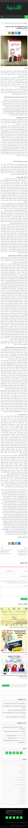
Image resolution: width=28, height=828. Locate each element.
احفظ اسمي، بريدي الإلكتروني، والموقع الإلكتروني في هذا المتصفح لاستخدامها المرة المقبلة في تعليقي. (14, 582)
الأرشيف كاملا (23, 786)
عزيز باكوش (23, 731)
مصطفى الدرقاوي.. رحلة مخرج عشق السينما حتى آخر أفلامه (14, 703)
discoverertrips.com (24, 825)
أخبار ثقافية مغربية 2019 (21, 772)
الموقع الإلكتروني (23, 576)
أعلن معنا (23, 775)
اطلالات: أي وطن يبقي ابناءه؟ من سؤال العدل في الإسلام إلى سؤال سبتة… (14, 713)
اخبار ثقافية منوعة (22, 782)
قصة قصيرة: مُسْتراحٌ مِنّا (12, 738)
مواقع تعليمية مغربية (21, 800)
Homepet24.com (17, 825)
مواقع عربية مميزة (22, 803)
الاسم (25, 571)
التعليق (25, 586)
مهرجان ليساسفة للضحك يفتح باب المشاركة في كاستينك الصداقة (14, 652)
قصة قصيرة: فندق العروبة (11, 735)
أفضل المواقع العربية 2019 (21, 777)
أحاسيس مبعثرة (22, 763)
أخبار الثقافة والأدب (22, 765)
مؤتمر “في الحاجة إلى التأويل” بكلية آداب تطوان (18, 627)
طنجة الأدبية (24, 30)
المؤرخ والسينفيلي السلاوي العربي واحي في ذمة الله (16, 710)
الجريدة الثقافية (22, 789)
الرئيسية (25, 23)
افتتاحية (22, 826)
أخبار (22, 23)
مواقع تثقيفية (23, 798)
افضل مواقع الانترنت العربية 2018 (19, 784)
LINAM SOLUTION (12, 822)
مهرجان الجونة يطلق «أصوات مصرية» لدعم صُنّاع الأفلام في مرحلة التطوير (14, 706)
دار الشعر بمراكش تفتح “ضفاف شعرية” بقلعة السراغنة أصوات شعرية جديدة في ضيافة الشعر (14, 676)
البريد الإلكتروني (10, 571)
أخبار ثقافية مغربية (22, 770)
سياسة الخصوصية (22, 793)
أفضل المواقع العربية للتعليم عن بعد (19, 779)
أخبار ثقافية (23, 768)
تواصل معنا (23, 791)
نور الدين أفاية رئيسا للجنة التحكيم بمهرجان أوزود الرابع (15, 716)
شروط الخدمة (23, 796)
